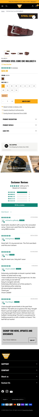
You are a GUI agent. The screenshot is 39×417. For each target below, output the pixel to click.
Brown (2, 78)
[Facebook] (3, 391)
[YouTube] (12, 392)
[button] (6, 68)
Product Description (10, 119)
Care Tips (6, 131)
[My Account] (33, 6)
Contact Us (5, 382)
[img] (6, 217)
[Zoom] (34, 17)
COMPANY (5, 370)
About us (5, 376)
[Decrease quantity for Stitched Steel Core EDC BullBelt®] (2, 101)
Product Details (8, 125)
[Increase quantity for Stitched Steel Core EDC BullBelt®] (12, 101)
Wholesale (33, 1)
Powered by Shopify (27, 410)
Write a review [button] (19, 205)
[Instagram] (8, 391)
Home (2, 11)
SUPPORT (5, 364)
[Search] (6, 6)
